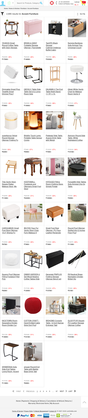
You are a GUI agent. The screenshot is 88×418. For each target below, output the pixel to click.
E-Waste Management (41, 411)
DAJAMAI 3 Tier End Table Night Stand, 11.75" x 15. (54, 91)
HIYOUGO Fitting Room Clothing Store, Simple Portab (54, 184)
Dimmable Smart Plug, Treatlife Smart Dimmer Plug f (11, 91)
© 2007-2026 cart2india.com (67, 411)
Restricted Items (42, 403)
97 (57, 391)
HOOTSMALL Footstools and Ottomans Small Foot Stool (32, 185)
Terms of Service (17, 411)
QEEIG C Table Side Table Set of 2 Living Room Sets (32, 91)
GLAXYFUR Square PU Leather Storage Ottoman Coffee (76, 322)
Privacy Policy (28, 411)
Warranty (31, 403)
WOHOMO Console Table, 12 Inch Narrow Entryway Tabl (55, 322)
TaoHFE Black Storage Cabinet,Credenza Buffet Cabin (53, 46)
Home (6, 8)
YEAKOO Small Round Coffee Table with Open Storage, (10, 45)
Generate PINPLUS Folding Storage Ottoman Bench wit (54, 276)
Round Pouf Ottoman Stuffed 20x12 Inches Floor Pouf (76, 230)
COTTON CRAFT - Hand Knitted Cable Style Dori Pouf (32, 322)
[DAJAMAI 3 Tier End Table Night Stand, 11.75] (55, 74)
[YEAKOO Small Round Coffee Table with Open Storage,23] (11, 28)
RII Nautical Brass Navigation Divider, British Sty (75, 276)
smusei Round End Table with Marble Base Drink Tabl (32, 369)
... (53, 391)
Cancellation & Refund (55, 401)
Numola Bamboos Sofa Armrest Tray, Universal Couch (75, 45)
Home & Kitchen (14, 8)
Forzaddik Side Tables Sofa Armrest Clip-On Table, (77, 184)
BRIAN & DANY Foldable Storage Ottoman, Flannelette (32, 45)
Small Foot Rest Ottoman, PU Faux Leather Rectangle (53, 230)
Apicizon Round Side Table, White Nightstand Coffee (76, 137)
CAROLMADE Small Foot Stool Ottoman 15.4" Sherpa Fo (10, 230)
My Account (54, 403)
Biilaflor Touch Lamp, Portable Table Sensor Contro (33, 137)
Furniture (24, 8)
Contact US (52, 411)
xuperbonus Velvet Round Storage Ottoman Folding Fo (10, 137)
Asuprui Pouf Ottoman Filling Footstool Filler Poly (11, 276)
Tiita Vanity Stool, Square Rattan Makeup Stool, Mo (9, 184)
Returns (68, 401)
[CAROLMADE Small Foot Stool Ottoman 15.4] (11, 213)
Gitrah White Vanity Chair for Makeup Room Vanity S (75, 91)
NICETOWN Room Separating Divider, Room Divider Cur (10, 322)
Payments (25, 401)
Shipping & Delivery (38, 401)
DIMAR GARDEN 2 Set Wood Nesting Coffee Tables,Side (32, 276)
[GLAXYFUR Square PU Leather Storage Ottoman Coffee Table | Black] (77, 306)
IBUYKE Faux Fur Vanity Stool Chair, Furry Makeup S (31, 230)
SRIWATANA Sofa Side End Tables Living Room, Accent (10, 369)
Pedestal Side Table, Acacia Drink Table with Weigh (54, 137)
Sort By (82, 14)
